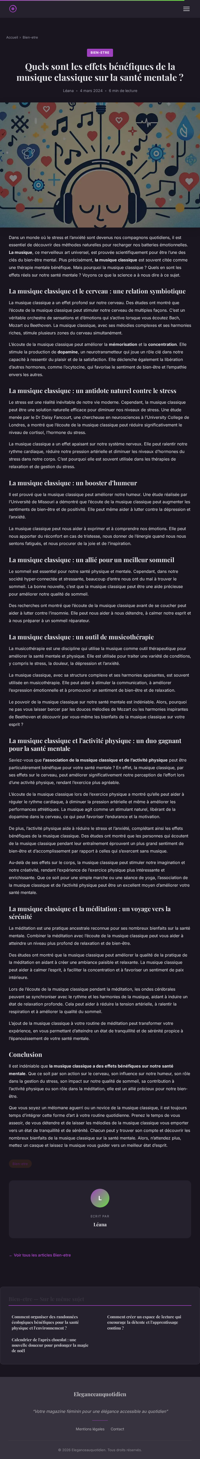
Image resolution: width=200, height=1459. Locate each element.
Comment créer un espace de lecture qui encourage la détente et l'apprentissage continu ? (144, 1322)
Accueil (12, 37)
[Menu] (186, 9)
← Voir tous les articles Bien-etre (40, 1255)
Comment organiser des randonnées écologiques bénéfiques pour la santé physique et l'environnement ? (45, 1322)
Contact (117, 1429)
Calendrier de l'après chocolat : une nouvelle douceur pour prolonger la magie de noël (50, 1345)
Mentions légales (90, 1429)
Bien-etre (30, 37)
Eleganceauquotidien (100, 1393)
